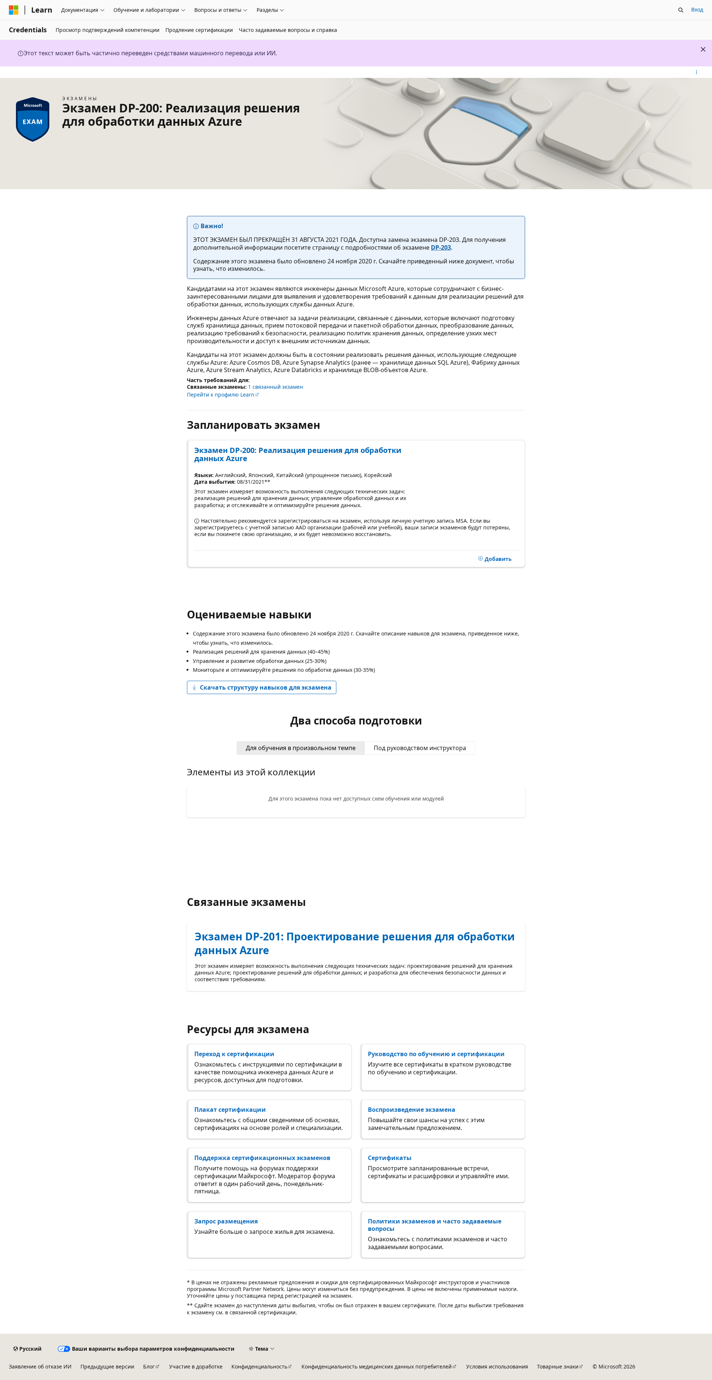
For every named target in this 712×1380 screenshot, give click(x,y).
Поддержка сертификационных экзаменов (262, 1158)
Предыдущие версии (107, 1366)
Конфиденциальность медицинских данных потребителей (376, 1366)
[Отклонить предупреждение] (703, 49)
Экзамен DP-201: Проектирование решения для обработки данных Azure (355, 943)
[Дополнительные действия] (696, 72)
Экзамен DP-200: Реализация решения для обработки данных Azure (297, 454)
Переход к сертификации (234, 1054)
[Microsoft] (14, 10)
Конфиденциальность (259, 1366)
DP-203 (441, 247)
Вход (697, 9)
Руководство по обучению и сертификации (436, 1054)
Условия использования (497, 1366)
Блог (149, 1366)
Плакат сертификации (230, 1109)
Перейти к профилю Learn (220, 394)
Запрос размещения (226, 1221)
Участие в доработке (195, 1366)
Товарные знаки (557, 1366)
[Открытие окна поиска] (680, 10)
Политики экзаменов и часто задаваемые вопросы (434, 1225)
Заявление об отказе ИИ (40, 1366)
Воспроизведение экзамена (411, 1109)
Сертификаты (390, 1158)
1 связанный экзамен (275, 386)
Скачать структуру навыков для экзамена (266, 687)
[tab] (301, 748)
